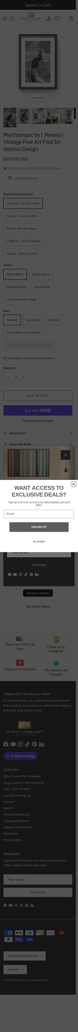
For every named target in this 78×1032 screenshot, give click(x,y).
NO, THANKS (39, 542)
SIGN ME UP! (39, 527)
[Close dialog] (73, 484)
